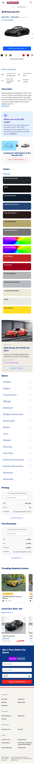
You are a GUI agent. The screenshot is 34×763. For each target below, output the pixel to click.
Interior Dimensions (13, 466)
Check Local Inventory (16, 48)
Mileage (7, 401)
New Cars (12, 658)
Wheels (7, 440)
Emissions (8, 479)
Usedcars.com (6, 729)
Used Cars (21, 658)
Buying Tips (21, 702)
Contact (3, 719)
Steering (7, 446)
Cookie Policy (5, 743)
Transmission (10, 395)
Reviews (3, 702)
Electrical (8, 407)
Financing (4, 705)
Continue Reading (16, 368)
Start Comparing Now (16, 159)
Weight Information (13, 414)
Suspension (9, 420)
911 (13, 7)
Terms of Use (5, 739)
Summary (8, 472)
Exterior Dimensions (13, 459)
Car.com (20, 729)
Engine (6, 388)
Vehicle (7, 382)
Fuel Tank (8, 453)
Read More (5, 106)
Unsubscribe (22, 747)
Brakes (6, 427)
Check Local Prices (17, 682)
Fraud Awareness (6, 747)
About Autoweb (6, 716)
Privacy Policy (22, 739)
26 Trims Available (7, 20)
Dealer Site (21, 716)
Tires (5, 433)
